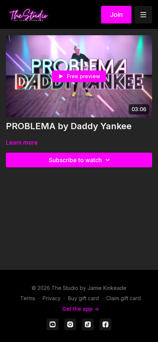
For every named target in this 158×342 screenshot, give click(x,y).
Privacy (52, 298)
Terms (27, 298)
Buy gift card (83, 298)
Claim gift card (123, 298)
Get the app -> (80, 309)
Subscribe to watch (75, 160)
